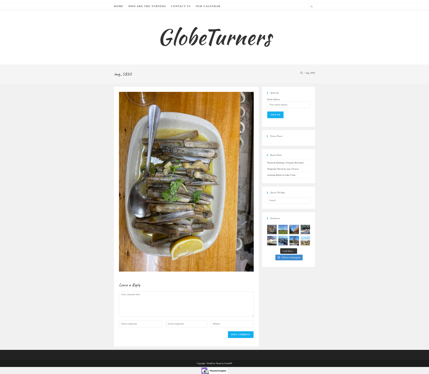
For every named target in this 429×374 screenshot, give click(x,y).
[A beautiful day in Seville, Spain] (294, 240)
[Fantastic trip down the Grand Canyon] (294, 229)
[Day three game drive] (272, 229)
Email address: (273, 99)
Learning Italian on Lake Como (281, 175)
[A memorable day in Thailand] (305, 229)
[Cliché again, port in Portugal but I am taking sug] (283, 240)
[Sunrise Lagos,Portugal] (272, 240)
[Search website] (311, 7)
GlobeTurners (214, 37)
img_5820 (310, 73)
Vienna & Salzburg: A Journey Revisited (285, 162)
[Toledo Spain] (305, 240)
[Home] (301, 73)
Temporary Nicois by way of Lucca (283, 169)
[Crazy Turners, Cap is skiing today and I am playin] (283, 229)
